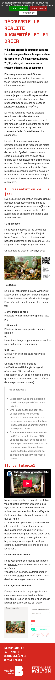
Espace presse (13, 659)
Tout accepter (19, 8)
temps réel (38, 68)
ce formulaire (36, 595)
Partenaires (11, 652)
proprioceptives (12, 103)
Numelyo (12, 564)
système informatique (16, 68)
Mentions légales (15, 656)
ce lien (20, 575)
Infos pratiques (14, 648)
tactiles (8, 106)
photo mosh (34, 541)
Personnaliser (28, 13)
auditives (20, 106)
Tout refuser (39, 8)
